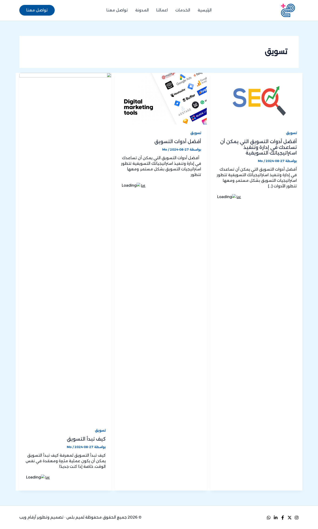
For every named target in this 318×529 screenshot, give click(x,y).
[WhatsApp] (269, 518)
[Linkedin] (276, 518)
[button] (37, 10)
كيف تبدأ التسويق (86, 439)
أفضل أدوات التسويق (177, 141)
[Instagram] (296, 518)
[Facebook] (283, 518)
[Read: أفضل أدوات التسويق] (161, 98)
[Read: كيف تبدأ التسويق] (65, 247)
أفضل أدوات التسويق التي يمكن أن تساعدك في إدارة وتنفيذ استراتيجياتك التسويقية (258, 147)
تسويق (291, 133)
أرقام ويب (27, 517)
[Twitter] (290, 518)
